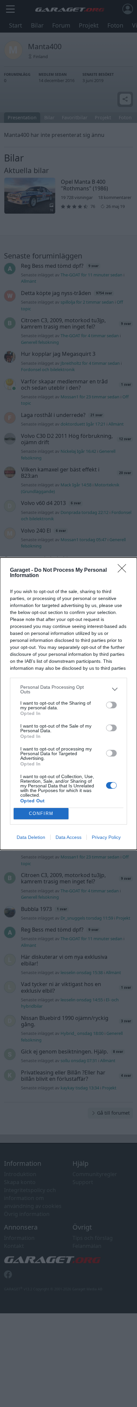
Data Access (68, 837)
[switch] (111, 705)
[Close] (124, 570)
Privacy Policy (106, 837)
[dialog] (68, 703)
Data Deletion (31, 837)
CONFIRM (41, 813)
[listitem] (68, 689)
